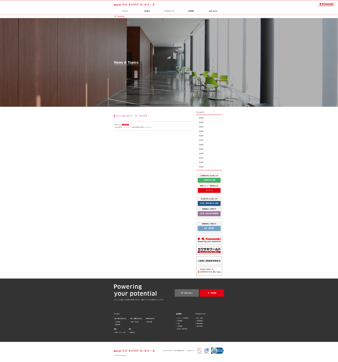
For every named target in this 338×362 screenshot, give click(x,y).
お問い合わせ (213, 11)
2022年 (201, 136)
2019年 (201, 149)
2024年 (201, 127)
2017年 (201, 158)
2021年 (201, 140)
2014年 (201, 167)
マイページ (209, 190)
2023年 (201, 131)
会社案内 (147, 11)
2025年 (201, 122)
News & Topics (168, 350)
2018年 (201, 153)
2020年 (201, 144)
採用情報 (191, 11)
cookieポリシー (191, 350)
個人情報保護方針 (179, 350)
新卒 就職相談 (209, 228)
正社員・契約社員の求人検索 (209, 203)
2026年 (201, 118)
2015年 (201, 162)
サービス (125, 11)
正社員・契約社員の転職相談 (209, 213)
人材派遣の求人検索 (209, 180)
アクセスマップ (169, 11)
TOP (115, 16)
